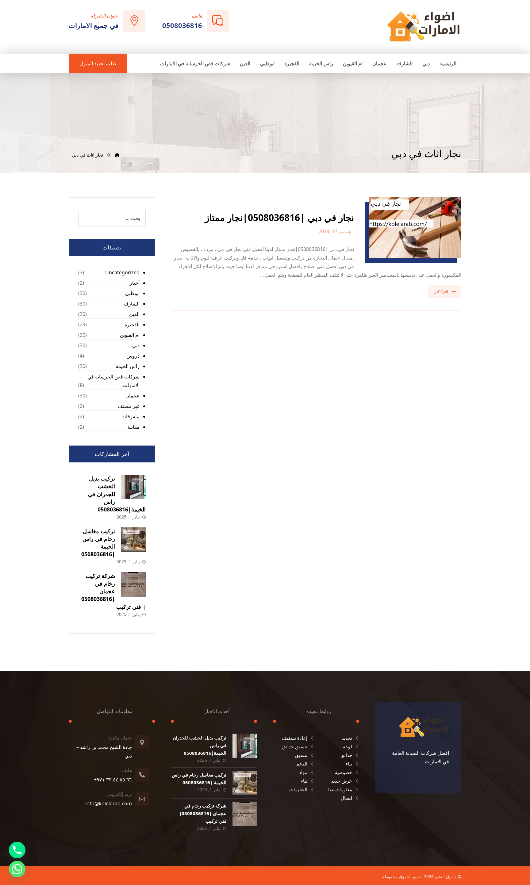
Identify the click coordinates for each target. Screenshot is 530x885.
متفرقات (130, 416)
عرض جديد (341, 781)
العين (134, 314)
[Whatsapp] (17, 869)
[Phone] (17, 850)
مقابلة (133, 427)
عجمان (132, 395)
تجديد (347, 738)
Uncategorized (122, 272)
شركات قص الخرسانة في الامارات (113, 381)
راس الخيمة (128, 366)
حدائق (346, 755)
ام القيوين (130, 335)
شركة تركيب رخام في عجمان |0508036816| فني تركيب (113, 591)
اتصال (346, 798)
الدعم (301, 764)
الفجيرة (132, 324)
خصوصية (343, 772)
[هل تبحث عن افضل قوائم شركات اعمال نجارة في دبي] (423, 26)
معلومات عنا (340, 789)
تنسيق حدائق (294, 746)
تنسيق (301, 755)
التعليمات (298, 789)
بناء (349, 764)
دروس (133, 355)
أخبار (135, 282)
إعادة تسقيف (294, 738)
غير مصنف (129, 406)
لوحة (347, 746)
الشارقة (131, 303)
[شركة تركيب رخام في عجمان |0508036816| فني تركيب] (133, 584)
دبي (136, 345)
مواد (303, 772)
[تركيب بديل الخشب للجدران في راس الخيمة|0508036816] (133, 487)
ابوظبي (132, 293)
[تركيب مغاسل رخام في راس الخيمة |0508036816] (133, 539)
